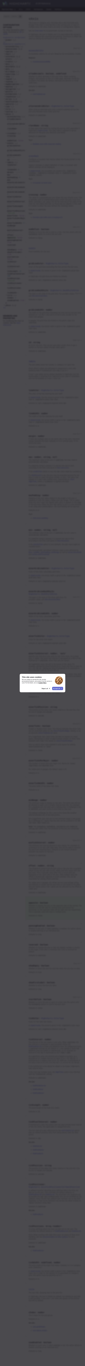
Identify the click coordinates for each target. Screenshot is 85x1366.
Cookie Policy (42, 683)
